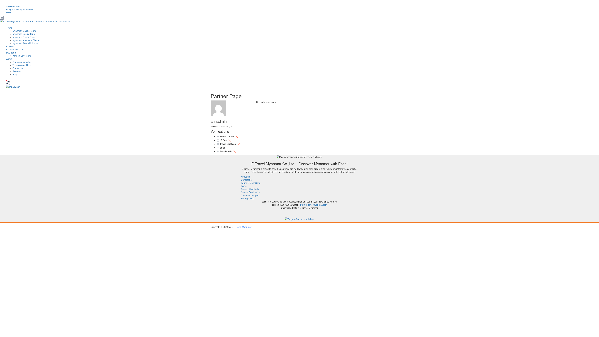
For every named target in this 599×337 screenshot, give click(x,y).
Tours (9, 27)
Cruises (10, 46)
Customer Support (250, 195)
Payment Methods (250, 189)
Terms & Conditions (250, 182)
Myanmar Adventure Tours (25, 40)
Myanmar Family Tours (23, 37)
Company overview (21, 61)
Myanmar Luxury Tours (23, 33)
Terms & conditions (21, 65)
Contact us (17, 68)
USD (8, 12)
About (9, 58)
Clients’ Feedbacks (250, 192)
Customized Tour (14, 49)
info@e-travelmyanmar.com (20, 9)
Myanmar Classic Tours (24, 30)
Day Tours (11, 52)
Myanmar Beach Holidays (25, 43)
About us (245, 176)
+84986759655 (13, 6)
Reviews (16, 71)
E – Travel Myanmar (241, 226)
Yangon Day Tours (21, 55)
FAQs (15, 74)
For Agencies (247, 198)
